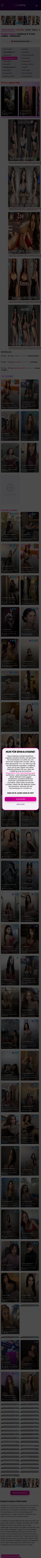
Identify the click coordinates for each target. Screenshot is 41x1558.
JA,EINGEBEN (20, 799)
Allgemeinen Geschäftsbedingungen (20, 773)
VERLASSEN (20, 804)
